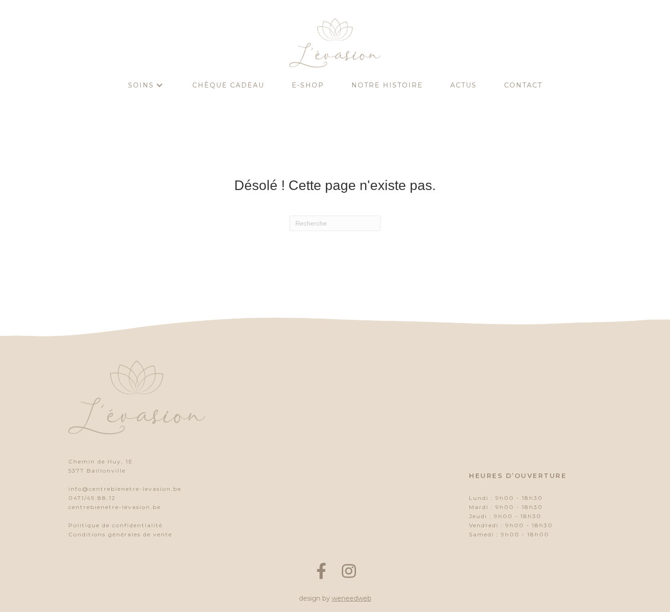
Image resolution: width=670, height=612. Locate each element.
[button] (159, 85)
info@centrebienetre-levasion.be (124, 488)
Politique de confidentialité (115, 525)
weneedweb (351, 598)
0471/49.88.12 (92, 497)
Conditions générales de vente (120, 534)
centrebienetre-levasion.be (114, 507)
